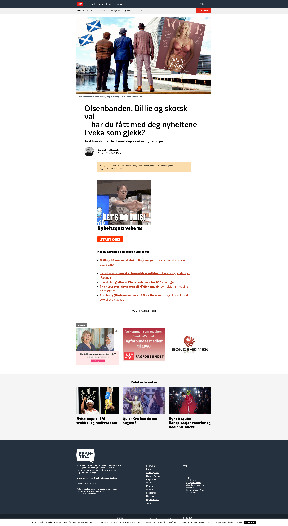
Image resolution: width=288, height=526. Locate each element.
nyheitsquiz (144, 311)
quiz (154, 311)
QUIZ (134, 311)
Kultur (89, 10)
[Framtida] (80, 4)
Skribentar (151, 492)
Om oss (149, 489)
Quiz (136, 10)
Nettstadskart (152, 496)
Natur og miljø (114, 10)
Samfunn (80, 10)
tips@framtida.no (193, 482)
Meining (144, 10)
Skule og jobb (100, 10)
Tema (148, 502)
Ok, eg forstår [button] (249, 522)
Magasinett (127, 10)
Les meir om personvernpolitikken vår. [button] (91, 492)
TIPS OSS (203, 10)
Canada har (137, 282)
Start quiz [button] (110, 239)
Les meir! (239, 522)
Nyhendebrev (152, 499)
